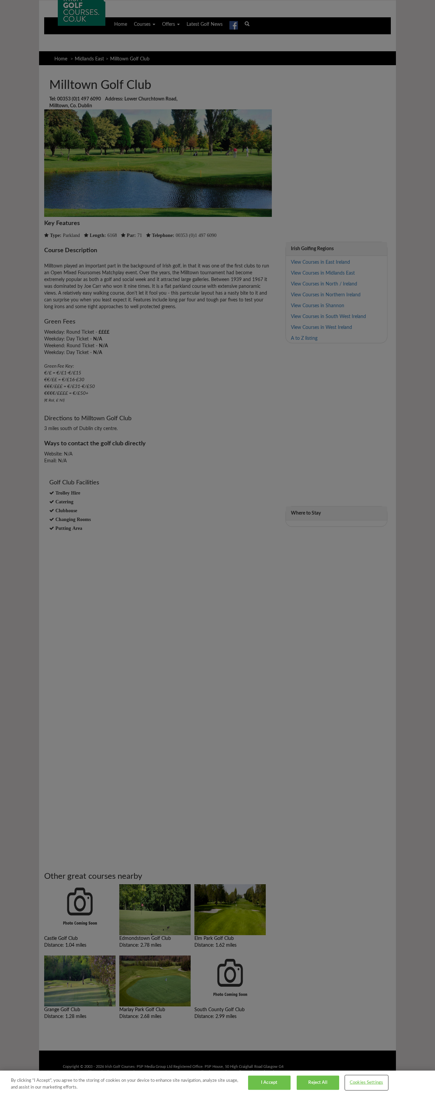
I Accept (269, 1082)
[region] (217, 1082)
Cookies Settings (366, 1082)
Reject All (317, 1082)
